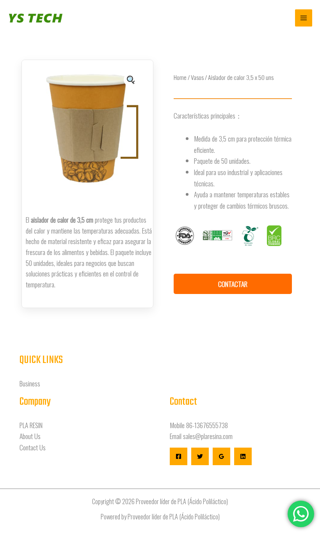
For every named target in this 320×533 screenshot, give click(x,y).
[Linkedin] (243, 456)
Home (180, 77)
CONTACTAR (232, 284)
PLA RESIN (31, 425)
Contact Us (33, 447)
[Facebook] (178, 456)
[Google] (221, 456)
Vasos (197, 77)
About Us (30, 436)
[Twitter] (200, 456)
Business (30, 383)
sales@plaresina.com (208, 436)
